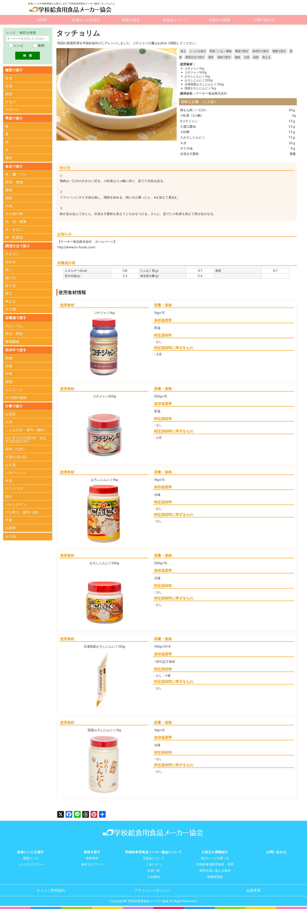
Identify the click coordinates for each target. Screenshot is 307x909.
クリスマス (14, 488)
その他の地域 (16, 397)
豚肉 (8, 190)
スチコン (12, 254)
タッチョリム (78, 33)
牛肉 (8, 206)
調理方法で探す (194, 57)
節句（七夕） (16, 449)
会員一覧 (153, 870)
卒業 (8, 520)
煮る (183, 51)
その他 (10, 309)
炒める (10, 262)
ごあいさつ (153, 864)
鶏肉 (237, 57)
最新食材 (92, 858)
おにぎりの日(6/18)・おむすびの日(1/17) (26, 439)
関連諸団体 (215, 876)
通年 (211, 57)
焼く (8, 270)
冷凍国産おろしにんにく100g (204, 84)
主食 (8, 78)
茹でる (10, 286)
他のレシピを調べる (215, 858)
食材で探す (224, 57)
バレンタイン (16, 504)
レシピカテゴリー (30, 864)
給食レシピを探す (86, 20)
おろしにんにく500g (199, 80)
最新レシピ (31, 858)
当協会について (175, 20)
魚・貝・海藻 (16, 222)
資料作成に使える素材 (215, 870)
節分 (8, 496)
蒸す (8, 293)
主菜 (246, 57)
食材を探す (131, 20)
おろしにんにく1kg (197, 76)
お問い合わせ (264, 20)
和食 (8, 358)
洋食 (8, 366)
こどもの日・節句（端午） (26, 430)
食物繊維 (12, 341)
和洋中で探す (260, 51)
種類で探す (279, 51)
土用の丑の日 (16, 457)
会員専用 (253, 890)
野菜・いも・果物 (220, 51)
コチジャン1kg (194, 68)
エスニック (14, 390)
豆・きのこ (14, 229)
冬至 (8, 481)
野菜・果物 (14, 182)
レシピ (18, 45)
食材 (40, 45)
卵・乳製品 (14, 237)
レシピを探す (198, 51)
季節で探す (242, 51)
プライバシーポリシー (152, 890)
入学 (8, 422)
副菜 (256, 57)
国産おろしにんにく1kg (200, 88)
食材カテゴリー (92, 864)
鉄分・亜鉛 (14, 333)
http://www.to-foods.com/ (76, 247)
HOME (42, 20)
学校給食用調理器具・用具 (215, 864)
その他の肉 (14, 214)
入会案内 (153, 876)
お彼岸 (10, 528)
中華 (8, 374)
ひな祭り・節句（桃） (23, 512)
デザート (12, 110)
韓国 (8, 382)
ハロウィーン (16, 473)
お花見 (10, 414)
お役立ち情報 (219, 20)
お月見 (10, 465)
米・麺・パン (16, 174)
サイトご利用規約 (51, 890)
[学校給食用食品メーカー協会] (70, 10)
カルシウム (14, 326)
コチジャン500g (196, 72)
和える (266, 57)
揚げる (10, 278)
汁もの (10, 102)
